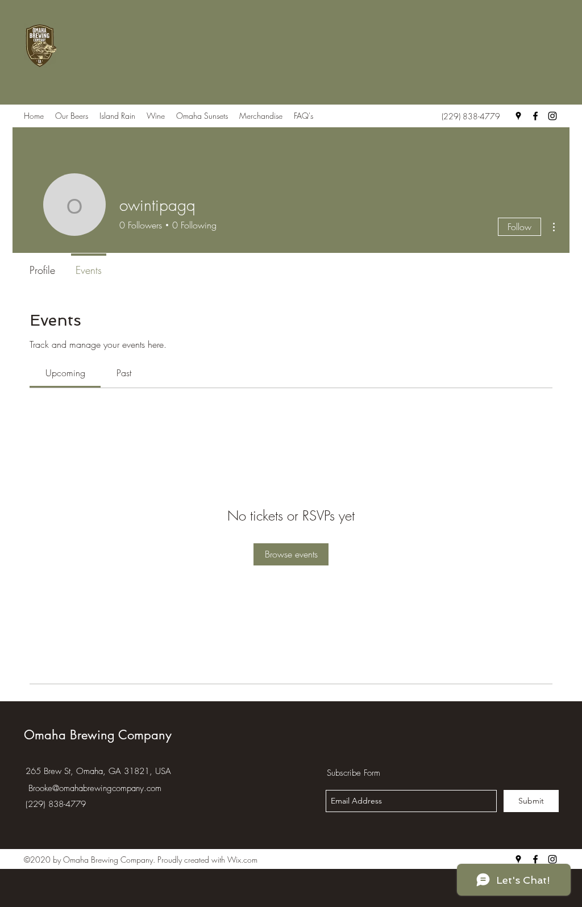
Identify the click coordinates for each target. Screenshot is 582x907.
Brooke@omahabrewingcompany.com (94, 788)
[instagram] (552, 116)
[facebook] (535, 116)
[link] (65, 373)
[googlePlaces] (518, 116)
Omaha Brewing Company (98, 735)
